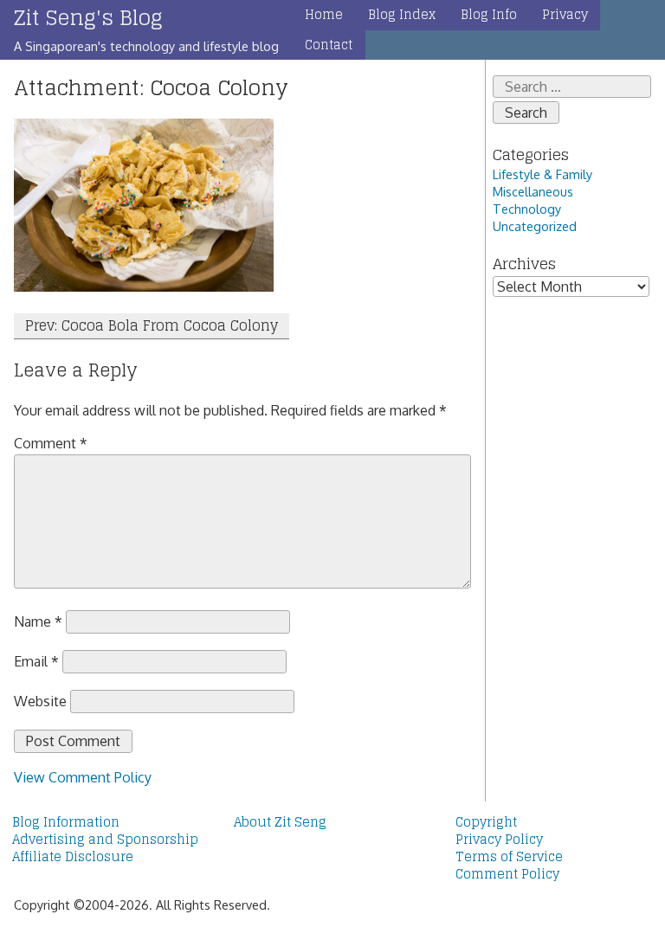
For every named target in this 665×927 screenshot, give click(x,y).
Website (40, 701)
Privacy (565, 14)
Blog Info (489, 14)
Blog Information (65, 822)
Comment (50, 443)
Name (38, 621)
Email (36, 661)
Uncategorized (535, 226)
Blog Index (402, 14)
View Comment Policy (83, 777)
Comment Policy (507, 874)
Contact (328, 45)
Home (324, 14)
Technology (527, 208)
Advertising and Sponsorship (105, 839)
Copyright (486, 822)
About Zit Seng (280, 822)
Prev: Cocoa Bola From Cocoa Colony (151, 325)
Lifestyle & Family (542, 174)
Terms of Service (509, 857)
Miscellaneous (533, 191)
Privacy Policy (499, 839)
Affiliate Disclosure (72, 857)
